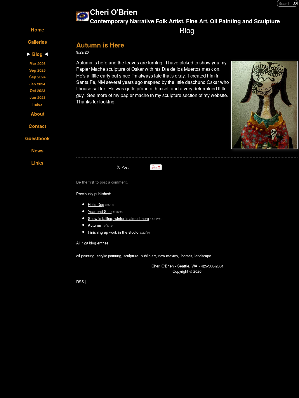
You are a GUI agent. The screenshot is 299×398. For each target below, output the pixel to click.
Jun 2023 (37, 97)
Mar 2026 (37, 63)
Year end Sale (100, 211)
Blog (37, 54)
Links (37, 162)
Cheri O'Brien (114, 11)
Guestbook (37, 138)
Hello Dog (96, 204)
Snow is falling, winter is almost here (118, 218)
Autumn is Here (100, 45)
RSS (80, 281)
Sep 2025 (37, 70)
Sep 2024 (37, 77)
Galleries (37, 41)
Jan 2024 (37, 84)
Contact (37, 126)
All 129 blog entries (92, 243)
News (37, 150)
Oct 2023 (37, 90)
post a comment (113, 182)
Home (37, 29)
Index (37, 104)
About (37, 113)
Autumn (94, 225)
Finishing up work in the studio (113, 232)
